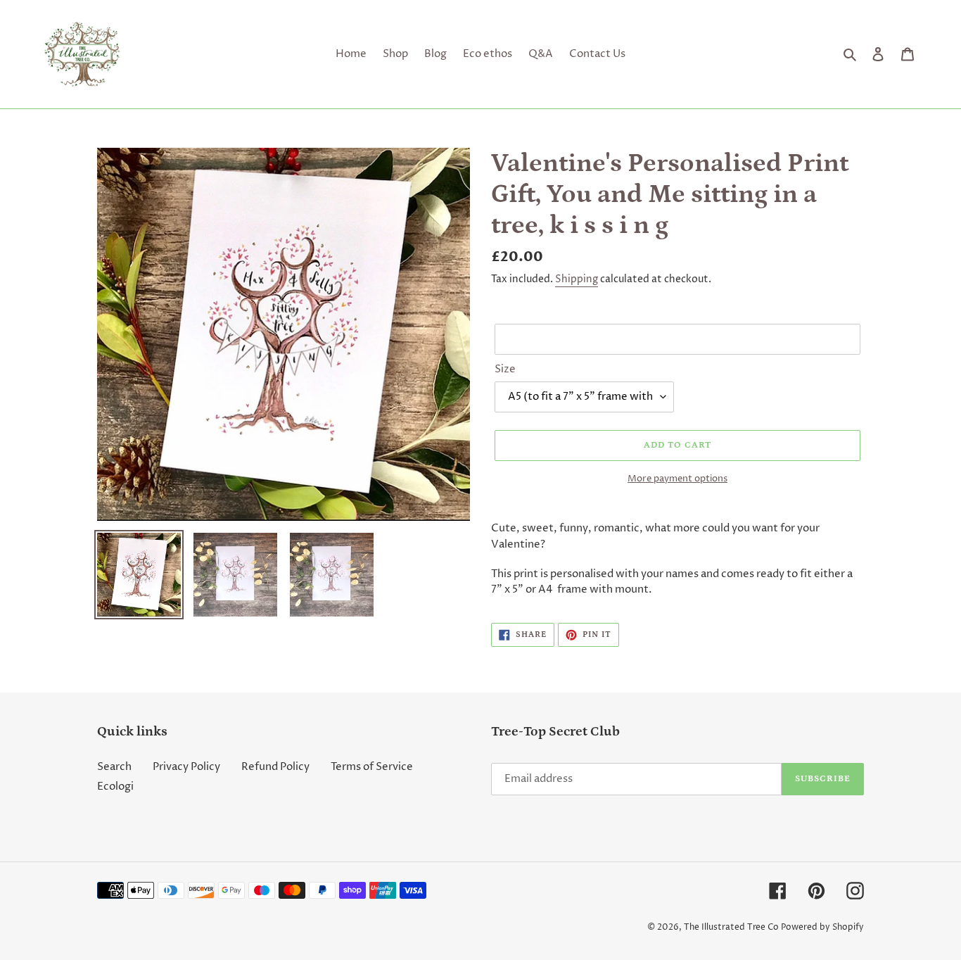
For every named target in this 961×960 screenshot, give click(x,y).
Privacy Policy (186, 766)
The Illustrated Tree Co (731, 927)
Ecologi (115, 786)
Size (505, 369)
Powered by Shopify (822, 927)
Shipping (576, 279)
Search (114, 766)
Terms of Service (372, 766)
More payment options (677, 478)
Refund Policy (275, 766)
